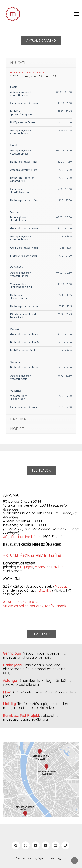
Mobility (15, 111)
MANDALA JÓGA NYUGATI (27, 72)
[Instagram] (26, 845)
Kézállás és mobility (21, 314)
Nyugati (26, 567)
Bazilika (57, 567)
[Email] (56, 845)
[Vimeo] (46, 845)
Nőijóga (14, 122)
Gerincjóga (16, 103)
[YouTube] (36, 845)
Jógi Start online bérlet (22, 536)
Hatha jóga (16, 161)
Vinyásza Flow (18, 284)
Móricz (41, 567)
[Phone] (65, 845)
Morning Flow (18, 217)
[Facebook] (16, 845)
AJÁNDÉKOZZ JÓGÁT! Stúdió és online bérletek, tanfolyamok (34, 604)
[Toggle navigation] (76, 14)
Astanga (15, 92)
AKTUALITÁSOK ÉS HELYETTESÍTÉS (32, 555)
